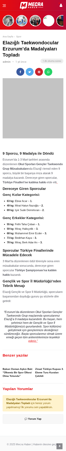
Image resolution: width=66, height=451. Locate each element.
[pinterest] (39, 72)
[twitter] (30, 72)
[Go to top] (59, 446)
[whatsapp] (48, 72)
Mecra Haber (23, 444)
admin (7, 61)
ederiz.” (33, 340)
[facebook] (20, 72)
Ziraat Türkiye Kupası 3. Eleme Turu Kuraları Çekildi (49, 372)
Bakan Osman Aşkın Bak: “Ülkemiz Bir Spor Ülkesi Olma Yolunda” (18, 372)
